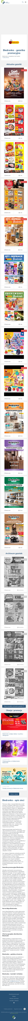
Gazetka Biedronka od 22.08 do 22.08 (14, 611)
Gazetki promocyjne (14, 994)
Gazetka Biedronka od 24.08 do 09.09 (14, 233)
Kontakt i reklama (14, 1000)
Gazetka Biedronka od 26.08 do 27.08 (14, 574)
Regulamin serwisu (18, 1008)
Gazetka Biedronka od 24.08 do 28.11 (14, 85)
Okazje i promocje (14, 998)
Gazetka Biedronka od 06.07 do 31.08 (14, 345)
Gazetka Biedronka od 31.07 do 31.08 (14, 308)
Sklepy (14, 996)
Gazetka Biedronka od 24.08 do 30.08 (14, 159)
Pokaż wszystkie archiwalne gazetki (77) (14, 706)
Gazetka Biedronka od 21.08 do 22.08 (14, 648)
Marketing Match (14, 1013)
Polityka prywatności (8, 1008)
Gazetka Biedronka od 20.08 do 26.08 (14, 685)
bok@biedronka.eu (14, 981)
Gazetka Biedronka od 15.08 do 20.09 (14, 457)
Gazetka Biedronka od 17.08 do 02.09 (14, 271)
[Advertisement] (14, 21)
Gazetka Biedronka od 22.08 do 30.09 (14, 419)
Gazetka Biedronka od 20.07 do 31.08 (14, 382)
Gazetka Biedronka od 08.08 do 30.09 (14, 494)
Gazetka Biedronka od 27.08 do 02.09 (14, 122)
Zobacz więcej (14, 794)
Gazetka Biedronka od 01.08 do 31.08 (14, 531)
